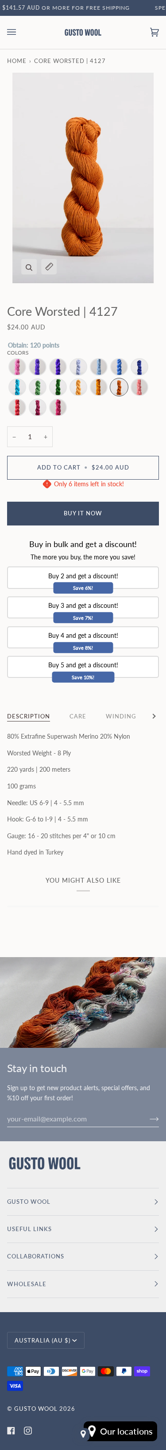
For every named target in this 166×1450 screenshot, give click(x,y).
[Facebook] (11, 1431)
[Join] (147, 1118)
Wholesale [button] (26, 1283)
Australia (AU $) (42, 1340)
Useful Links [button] (29, 1228)
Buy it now (83, 513)
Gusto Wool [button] (28, 1201)
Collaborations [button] (35, 1256)
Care (77, 716)
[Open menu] (20, 32)
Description (28, 716)
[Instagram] (28, 1431)
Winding (121, 716)
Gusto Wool (36, 1408)
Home (17, 60)
